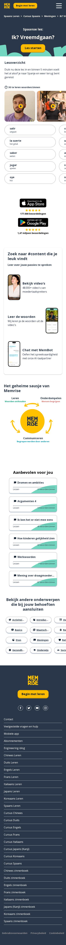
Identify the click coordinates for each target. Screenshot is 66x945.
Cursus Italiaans (13, 842)
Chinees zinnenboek (16, 870)
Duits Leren (11, 762)
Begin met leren (25, 5)
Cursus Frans (12, 834)
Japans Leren (12, 791)
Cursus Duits (11, 820)
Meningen (50, 16)
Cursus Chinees (13, 813)
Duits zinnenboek (14, 878)
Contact (8, 719)
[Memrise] (7, 6)
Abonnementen (13, 741)
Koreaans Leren (13, 798)
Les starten (33, 48)
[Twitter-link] (28, 708)
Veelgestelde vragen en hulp (21, 726)
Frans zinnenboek (14, 892)
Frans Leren (11, 777)
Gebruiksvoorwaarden (14, 933)
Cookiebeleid (56, 933)
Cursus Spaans (31, 16)
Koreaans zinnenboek (17, 914)
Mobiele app (11, 733)
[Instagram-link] (45, 708)
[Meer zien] (59, 6)
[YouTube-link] (37, 708)
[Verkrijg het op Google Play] (33, 222)
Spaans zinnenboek (16, 921)
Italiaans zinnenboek (16, 899)
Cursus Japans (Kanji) (16, 849)
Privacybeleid (38, 933)
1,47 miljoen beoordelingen (33, 233)
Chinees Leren (12, 755)
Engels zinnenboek (15, 885)
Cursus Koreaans (14, 856)
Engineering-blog (14, 748)
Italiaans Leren (13, 784)
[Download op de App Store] (33, 203)
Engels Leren (12, 769)
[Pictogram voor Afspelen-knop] (20, 106)
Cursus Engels (12, 827)
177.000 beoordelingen (33, 213)
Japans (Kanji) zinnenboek (19, 906)
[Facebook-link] (20, 708)
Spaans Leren (11, 16)
